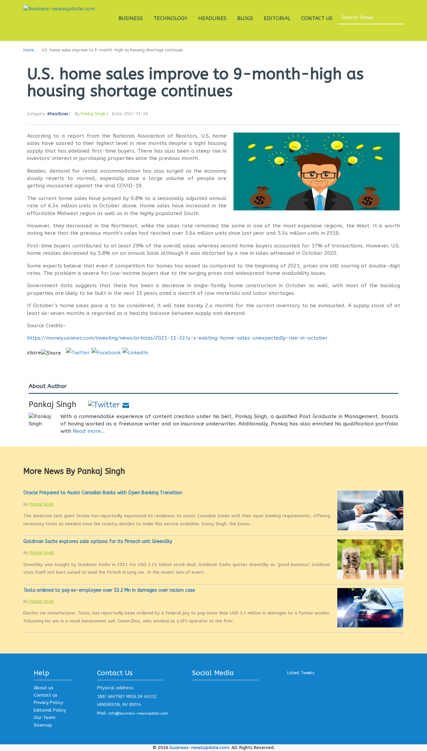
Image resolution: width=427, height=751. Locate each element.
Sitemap (43, 725)
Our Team (44, 717)
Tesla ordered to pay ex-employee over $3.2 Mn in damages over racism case (109, 590)
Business (130, 18)
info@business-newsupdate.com (138, 713)
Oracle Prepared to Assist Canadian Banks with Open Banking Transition (102, 493)
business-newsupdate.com (199, 747)
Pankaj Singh (93, 114)
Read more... (89, 431)
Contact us (45, 695)
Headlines (212, 18)
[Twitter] (104, 404)
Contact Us (317, 18)
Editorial (277, 18)
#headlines (57, 114)
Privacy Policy (48, 702)
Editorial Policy (50, 710)
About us (43, 688)
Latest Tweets (300, 673)
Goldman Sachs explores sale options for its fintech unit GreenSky (97, 541)
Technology (170, 18)
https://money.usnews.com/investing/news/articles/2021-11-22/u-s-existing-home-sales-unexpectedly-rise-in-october (177, 338)
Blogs (245, 18)
